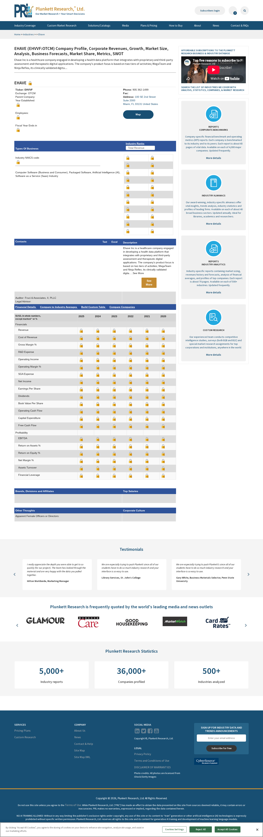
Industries (28, 34)
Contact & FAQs (240, 25)
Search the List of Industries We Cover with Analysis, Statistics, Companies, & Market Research (212, 89)
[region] (131, 829)
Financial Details (25, 307)
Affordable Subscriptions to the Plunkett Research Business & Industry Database (208, 52)
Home (17, 34)
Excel (114, 242)
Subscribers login (210, 10)
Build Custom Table (93, 307)
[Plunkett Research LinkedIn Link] (137, 732)
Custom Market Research (61, 25)
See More (149, 282)
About (197, 25)
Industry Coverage (25, 25)
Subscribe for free (221, 748)
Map (138, 114)
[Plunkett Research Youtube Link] (156, 732)
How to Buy (175, 25)
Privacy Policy (142, 754)
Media (125, 25)
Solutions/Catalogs (99, 25)
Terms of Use (73, 805)
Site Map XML (82, 757)
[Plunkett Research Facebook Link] (150, 732)
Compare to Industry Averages (59, 307)
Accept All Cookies (227, 829)
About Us (79, 730)
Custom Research (25, 737)
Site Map (79, 750)
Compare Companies (122, 307)
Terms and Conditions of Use (151, 760)
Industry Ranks (135, 143)
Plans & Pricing (148, 25)
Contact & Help (83, 744)
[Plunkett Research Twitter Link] (144, 732)
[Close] (257, 830)
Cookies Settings (174, 829)
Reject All (201, 829)
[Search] (244, 10)
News (216, 25)
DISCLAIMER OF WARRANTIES (152, 767)
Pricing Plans (22, 730)
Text (105, 242)
